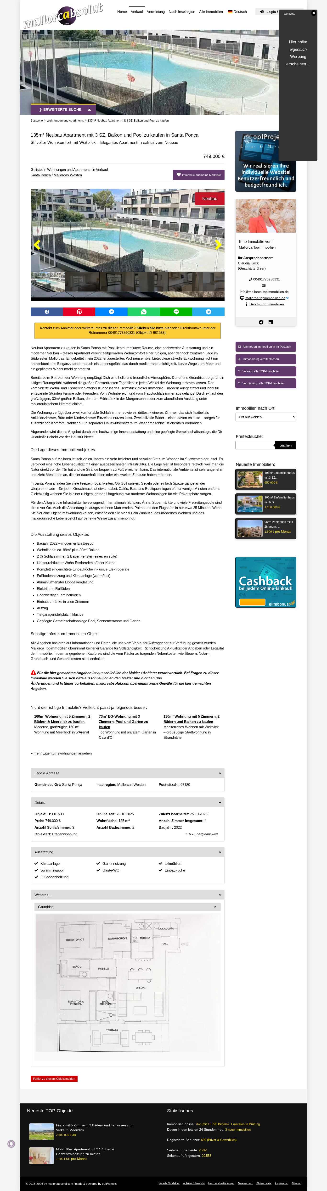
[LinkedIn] (271, 322)
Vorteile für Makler (169, 1183)
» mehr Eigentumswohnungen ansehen (61, 753)
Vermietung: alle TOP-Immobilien (262, 383)
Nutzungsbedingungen (221, 1183)
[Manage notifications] (11, 1144)
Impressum (281, 1183)
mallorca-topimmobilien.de (265, 298)
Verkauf (137, 12)
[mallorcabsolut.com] (63, 16)
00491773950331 (121, 332)
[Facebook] (261, 322)
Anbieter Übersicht (194, 1183)
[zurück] (37, 245)
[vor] (218, 245)
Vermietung (156, 12)
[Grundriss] (128, 983)
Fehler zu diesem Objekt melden (54, 1078)
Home (122, 12)
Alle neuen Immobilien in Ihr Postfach (266, 346)
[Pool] (128, 243)
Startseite (37, 120)
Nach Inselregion (182, 12)
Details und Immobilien (266, 304)
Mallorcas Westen (68, 175)
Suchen (286, 445)
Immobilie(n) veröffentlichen (260, 359)
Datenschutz (245, 1183)
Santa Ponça (41, 175)
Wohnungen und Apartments (65, 120)
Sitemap (296, 1183)
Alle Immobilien (211, 12)
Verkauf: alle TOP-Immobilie (259, 371)
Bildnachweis (263, 1183)
